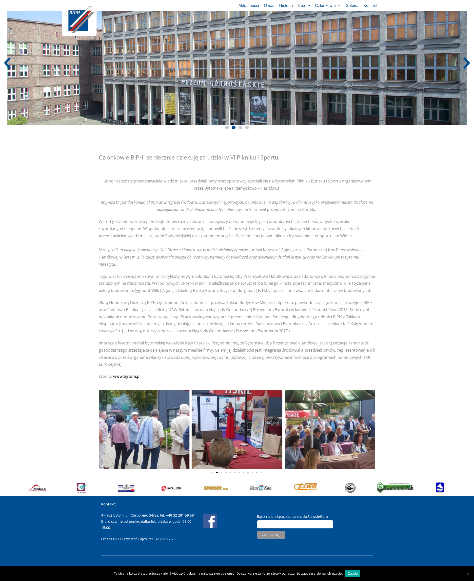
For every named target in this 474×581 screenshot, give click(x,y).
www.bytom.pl (126, 376)
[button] (212, 472)
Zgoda (353, 573)
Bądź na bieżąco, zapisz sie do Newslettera (292, 516)
